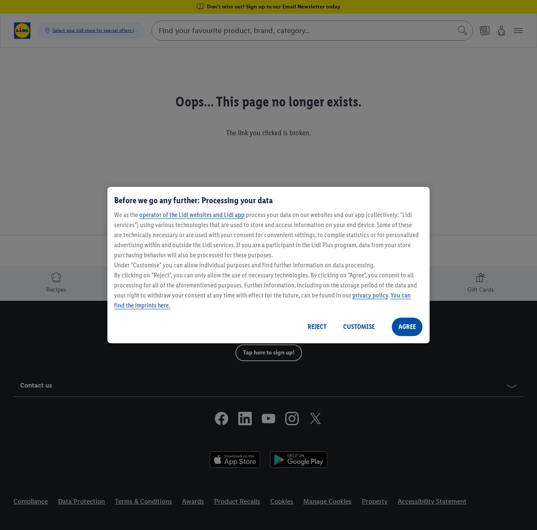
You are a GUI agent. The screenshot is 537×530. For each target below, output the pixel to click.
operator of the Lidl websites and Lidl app (192, 215)
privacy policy (370, 295)
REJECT (317, 327)
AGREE (407, 327)
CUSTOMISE (359, 327)
